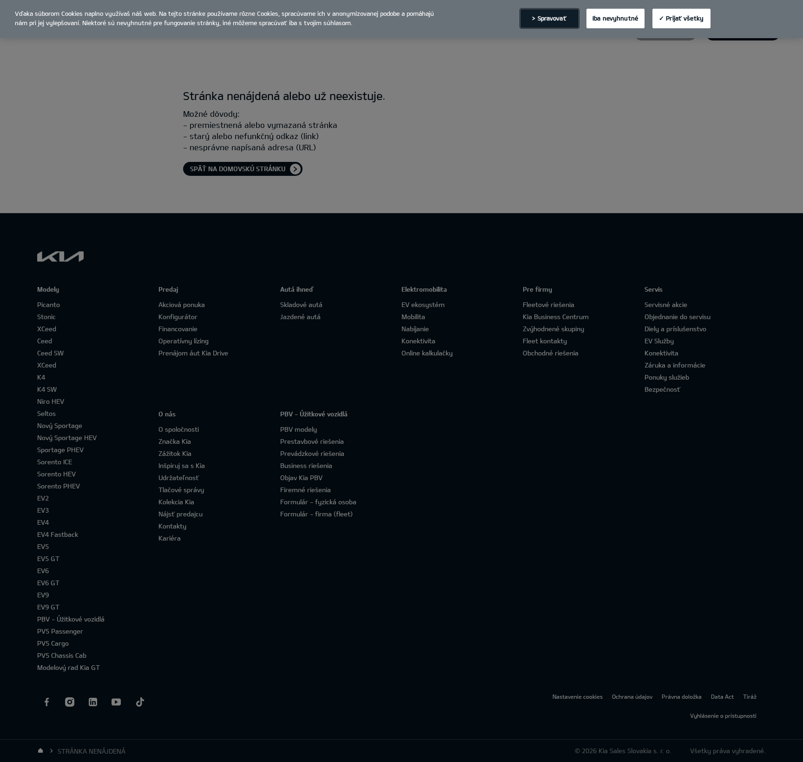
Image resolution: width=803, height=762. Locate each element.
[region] (401, 19)
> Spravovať (549, 18)
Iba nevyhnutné (615, 18)
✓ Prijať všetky (681, 18)
